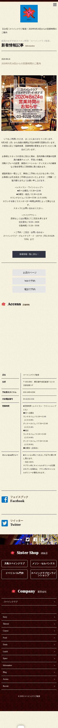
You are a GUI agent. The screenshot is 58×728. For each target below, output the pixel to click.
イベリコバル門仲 (14, 573)
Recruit (5, 686)
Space (5, 658)
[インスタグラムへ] (42, 539)
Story (5, 617)
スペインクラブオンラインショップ (43, 574)
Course (5, 631)
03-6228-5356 (28, 399)
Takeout (6, 624)
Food (5, 638)
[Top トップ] (29, 6)
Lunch (5, 651)
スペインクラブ (11, 602)
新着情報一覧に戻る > (29, 254)
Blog (5, 672)
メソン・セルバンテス (43, 563)
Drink (5, 644)
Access (5, 679)
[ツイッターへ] (28, 539)
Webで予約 (29, 281)
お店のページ (30, 272)
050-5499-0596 (29, 392)
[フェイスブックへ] (35, 539)
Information (7, 665)
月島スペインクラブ (14, 563)
